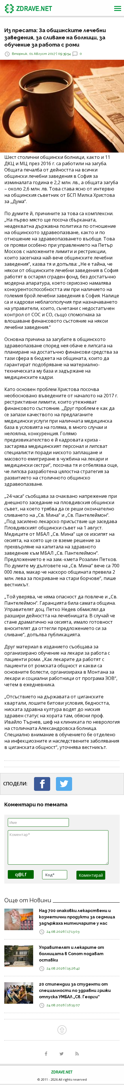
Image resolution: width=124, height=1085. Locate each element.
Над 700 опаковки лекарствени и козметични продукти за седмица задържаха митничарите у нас (77, 917)
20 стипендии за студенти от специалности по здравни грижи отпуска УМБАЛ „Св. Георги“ (75, 990)
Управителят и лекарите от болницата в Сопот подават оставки (71, 953)
